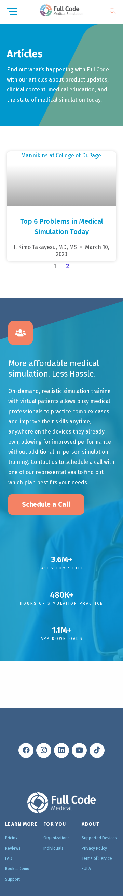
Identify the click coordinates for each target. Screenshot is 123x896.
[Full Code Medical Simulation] (61, 10)
